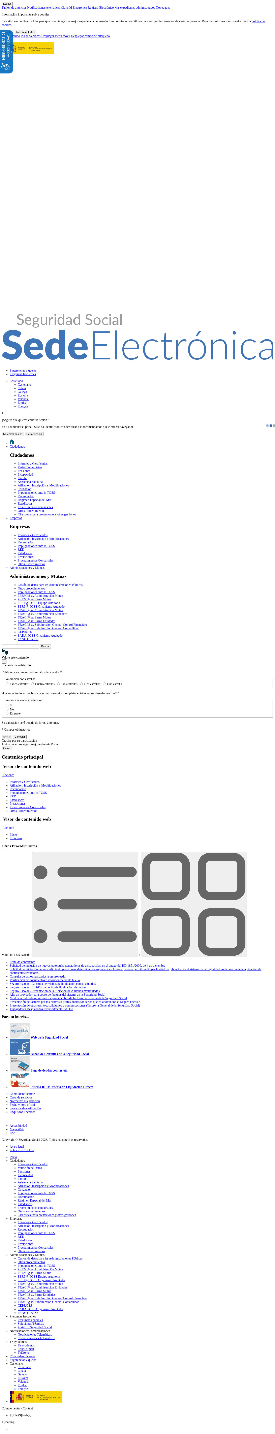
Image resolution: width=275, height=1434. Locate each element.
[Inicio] (137, 357)
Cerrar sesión (34, 434)
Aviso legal (17, 1146)
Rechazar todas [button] (25, 32)
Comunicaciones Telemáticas (36, 1338)
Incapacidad (25, 474)
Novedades (163, 7)
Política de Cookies (22, 1150)
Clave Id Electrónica (74, 7)
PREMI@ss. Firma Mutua (34, 599)
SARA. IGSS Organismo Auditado (40, 635)
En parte (15, 713)
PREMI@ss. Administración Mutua (40, 595)
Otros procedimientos (31, 588)
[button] (137, 653)
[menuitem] (141, 370)
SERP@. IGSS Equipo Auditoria (39, 603)
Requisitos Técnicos (22, 1112)
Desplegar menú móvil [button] (55, 36)
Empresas (16, 518)
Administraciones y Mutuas (27, 567)
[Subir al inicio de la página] (4, 1118)
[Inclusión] (28, 51)
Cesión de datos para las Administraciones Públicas (50, 584)
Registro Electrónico (101, 7)
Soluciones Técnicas (31, 1323)
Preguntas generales (30, 1320)
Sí (11, 705)
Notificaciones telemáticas (43, 7)
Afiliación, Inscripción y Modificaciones (43, 485)
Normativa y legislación (25, 1101)
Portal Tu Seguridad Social (35, 1327)
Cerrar (6, 748)
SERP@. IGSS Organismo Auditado (41, 606)
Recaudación (26, 496)
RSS (13, 1133)
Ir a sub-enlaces (30, 36)
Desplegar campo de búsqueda (90, 36)
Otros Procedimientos (31, 510)
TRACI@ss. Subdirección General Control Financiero (52, 624)
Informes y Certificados (33, 463)
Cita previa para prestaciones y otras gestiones (47, 514)
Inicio (13, 1157)
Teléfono (23, 1352)
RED (21, 549)
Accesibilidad (18, 1125)
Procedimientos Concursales (36, 560)
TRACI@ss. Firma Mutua (34, 617)
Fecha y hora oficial (22, 1104)
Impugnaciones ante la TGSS (36, 492)
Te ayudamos (26, 1345)
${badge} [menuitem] (21, 1415)
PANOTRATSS (28, 639)
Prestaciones (25, 557)
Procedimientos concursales (35, 507)
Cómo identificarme (22, 1093)
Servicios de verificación (25, 1108)
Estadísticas (25, 503)
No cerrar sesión (12, 434)
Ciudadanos (17, 446)
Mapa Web (17, 1129)
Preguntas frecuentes (23, 374)
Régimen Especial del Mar (34, 500)
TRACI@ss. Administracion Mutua (40, 610)
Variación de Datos (30, 467)
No (12, 709)
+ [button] (2, 413)
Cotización (24, 489)
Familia (22, 478)
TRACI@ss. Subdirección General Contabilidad (48, 628)
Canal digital (26, 1349)
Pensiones (24, 471)
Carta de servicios (21, 1097)
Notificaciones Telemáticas (35, 1334)
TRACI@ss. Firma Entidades (36, 621)
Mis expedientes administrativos (135, 7)
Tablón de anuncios (14, 7)
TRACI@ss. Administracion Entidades (42, 613)
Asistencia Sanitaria (30, 481)
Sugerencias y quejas (23, 370)
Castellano (16, 381)
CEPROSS (25, 632)
